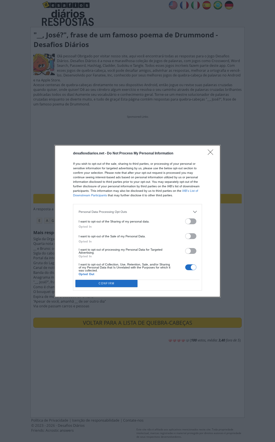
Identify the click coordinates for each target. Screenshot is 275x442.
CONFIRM (107, 283)
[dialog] (137, 221)
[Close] (212, 153)
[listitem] (137, 212)
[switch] (190, 221)
